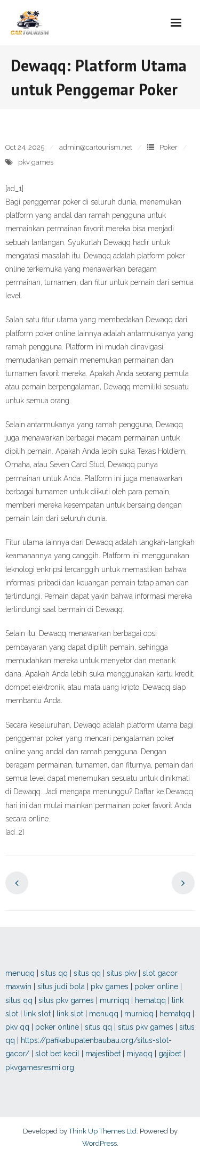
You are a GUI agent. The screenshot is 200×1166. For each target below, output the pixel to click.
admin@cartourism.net (95, 147)
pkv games (35, 162)
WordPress (99, 1143)
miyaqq (139, 1053)
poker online (156, 986)
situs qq (54, 973)
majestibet (103, 1053)
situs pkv (122, 973)
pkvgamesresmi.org (39, 1067)
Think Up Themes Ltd (103, 1131)
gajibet (169, 1053)
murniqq (114, 1000)
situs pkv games (66, 1000)
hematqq (150, 1000)
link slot (37, 1013)
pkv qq (17, 1027)
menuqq (20, 973)
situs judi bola (61, 986)
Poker (168, 147)
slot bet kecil (57, 1053)
